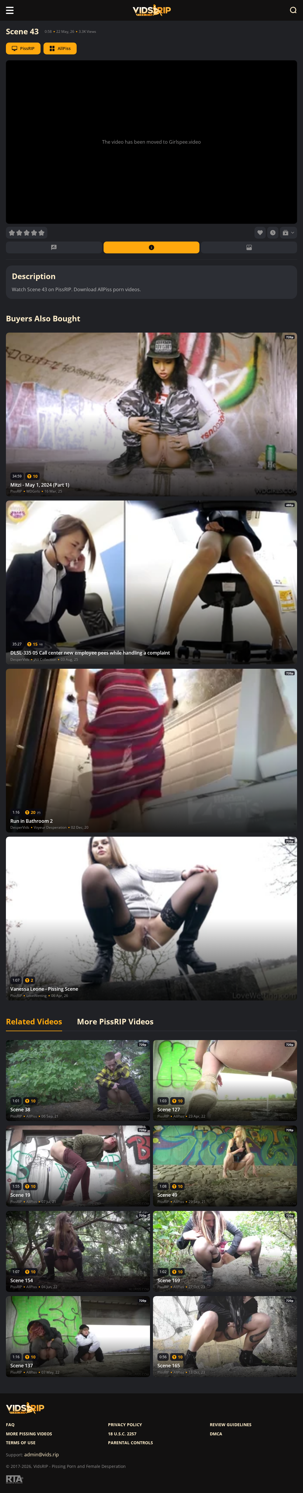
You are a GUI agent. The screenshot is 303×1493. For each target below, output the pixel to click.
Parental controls (130, 1442)
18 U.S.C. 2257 (122, 1434)
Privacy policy (125, 1424)
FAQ (10, 1424)
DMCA (216, 1434)
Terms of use (21, 1442)
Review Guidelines (231, 1424)
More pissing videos (29, 1434)
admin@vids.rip (41, 1455)
